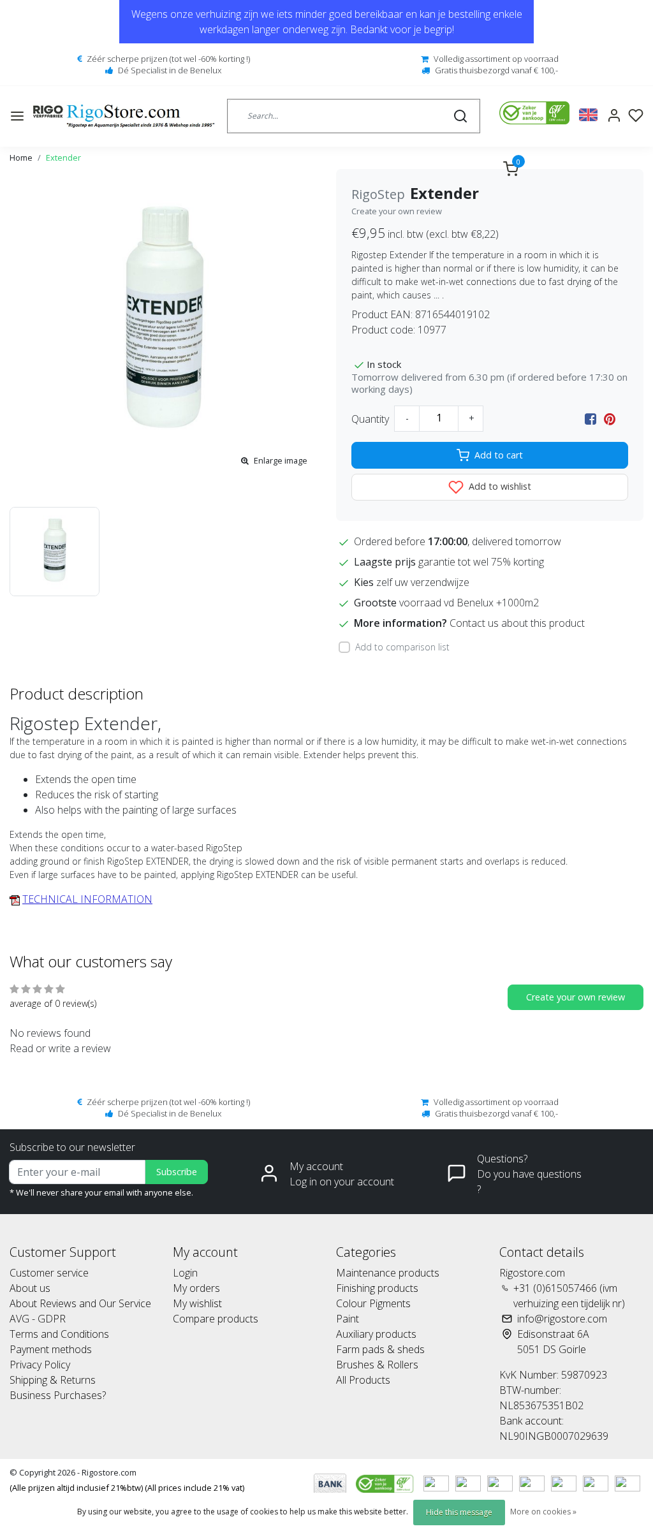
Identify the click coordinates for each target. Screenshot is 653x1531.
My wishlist (197, 1303)
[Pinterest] (609, 419)
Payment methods (51, 1349)
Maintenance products (387, 1273)
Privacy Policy (40, 1365)
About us (30, 1288)
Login (185, 1273)
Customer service (49, 1273)
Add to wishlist (498, 486)
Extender (63, 157)
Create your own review (396, 211)
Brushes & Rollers (377, 1365)
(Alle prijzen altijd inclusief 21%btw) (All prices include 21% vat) (127, 1487)
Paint (347, 1319)
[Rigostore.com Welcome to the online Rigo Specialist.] (123, 116)
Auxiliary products (376, 1334)
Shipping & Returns (53, 1380)
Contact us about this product (517, 623)
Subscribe (176, 1172)
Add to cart (498, 455)
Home (21, 157)
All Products (363, 1380)
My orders (196, 1288)
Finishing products (377, 1288)
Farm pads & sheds (380, 1349)
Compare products (215, 1319)
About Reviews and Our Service (80, 1303)
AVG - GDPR (38, 1319)
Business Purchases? (58, 1395)
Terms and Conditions (59, 1334)
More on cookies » (543, 1511)
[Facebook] (590, 419)
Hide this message (459, 1512)
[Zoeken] (460, 116)
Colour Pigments (373, 1303)
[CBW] (386, 1483)
